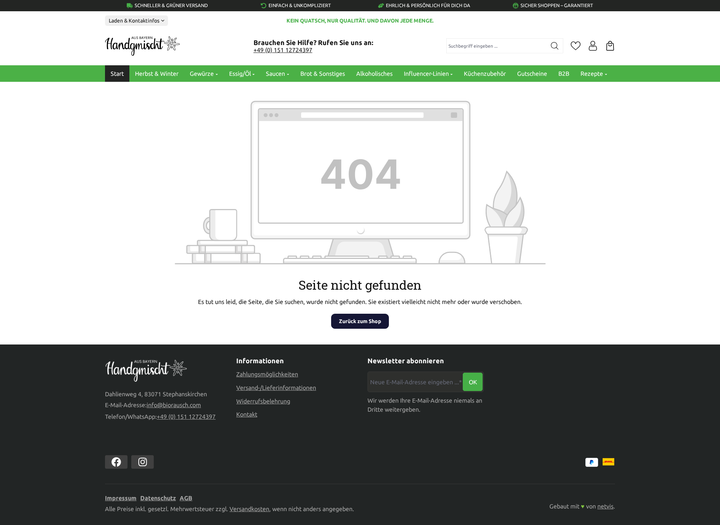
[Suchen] (554, 45)
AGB (186, 498)
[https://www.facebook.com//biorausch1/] (116, 462)
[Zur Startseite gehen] (142, 46)
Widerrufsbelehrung (263, 401)
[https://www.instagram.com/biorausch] (142, 462)
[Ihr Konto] (593, 46)
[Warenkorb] (610, 46)
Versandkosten (249, 508)
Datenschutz (158, 498)
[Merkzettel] (575, 46)
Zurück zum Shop (360, 321)
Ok (473, 382)
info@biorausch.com (174, 405)
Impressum (120, 498)
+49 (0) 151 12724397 (283, 50)
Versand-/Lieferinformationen (276, 387)
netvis (605, 506)
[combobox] (496, 45)
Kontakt (246, 414)
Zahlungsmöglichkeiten (267, 374)
